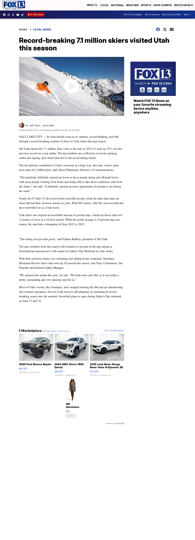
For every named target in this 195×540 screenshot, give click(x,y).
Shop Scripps (162, 5)
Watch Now (182, 5)
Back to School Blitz (171, 14)
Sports (146, 5)
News (23, 29)
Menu (91, 5)
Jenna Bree (48, 125)
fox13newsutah (5, 15)
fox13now (9, 15)
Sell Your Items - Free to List (56, 331)
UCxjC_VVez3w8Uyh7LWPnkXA (18, 15)
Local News (42, 29)
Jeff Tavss (35, 125)
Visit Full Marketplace (114, 331)
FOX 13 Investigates (132, 14)
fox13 (14, 15)
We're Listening (152, 14)
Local (104, 5)
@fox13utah (23, 15)
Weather (132, 5)
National (117, 5)
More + (187, 14)
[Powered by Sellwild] (119, 423)
